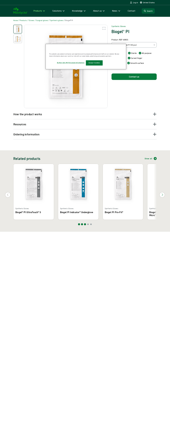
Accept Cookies (94, 63)
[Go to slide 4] (88, 224)
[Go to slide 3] (85, 224)
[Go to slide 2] (82, 224)
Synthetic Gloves (119, 26)
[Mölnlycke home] (20, 11)
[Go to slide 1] (79, 224)
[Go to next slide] (162, 194)
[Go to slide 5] (91, 224)
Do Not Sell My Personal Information (71, 63)
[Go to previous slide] (7, 194)
